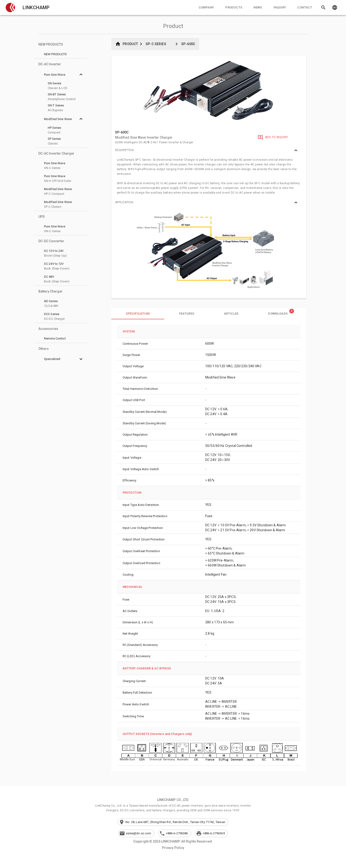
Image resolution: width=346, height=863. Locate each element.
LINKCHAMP (36, 7)
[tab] (206, 7)
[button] (10, 7)
